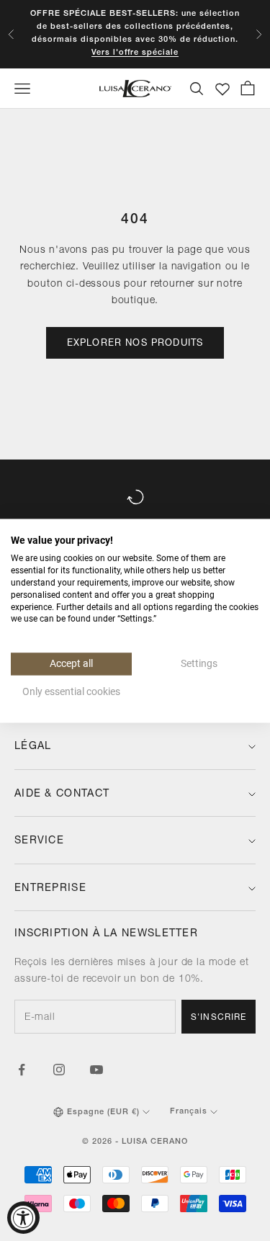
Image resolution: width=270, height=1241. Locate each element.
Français (188, 1112)
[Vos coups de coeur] (222, 89)
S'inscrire (218, 1017)
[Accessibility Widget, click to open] (23, 1217)
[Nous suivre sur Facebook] (21, 1069)
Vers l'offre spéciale (135, 53)
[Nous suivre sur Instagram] (59, 1069)
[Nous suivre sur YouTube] (96, 1069)
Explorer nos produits (135, 344)
